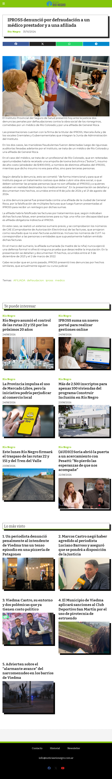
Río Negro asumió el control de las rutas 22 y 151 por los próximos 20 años (26, 324)
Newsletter (73, 748)
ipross (49, 280)
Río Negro (14, 31)
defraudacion (35, 280)
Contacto (37, 748)
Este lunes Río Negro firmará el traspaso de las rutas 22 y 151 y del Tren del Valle (27, 456)
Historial (55, 748)
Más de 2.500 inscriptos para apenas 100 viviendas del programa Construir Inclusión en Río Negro (82, 391)
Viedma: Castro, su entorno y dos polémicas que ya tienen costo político (27, 604)
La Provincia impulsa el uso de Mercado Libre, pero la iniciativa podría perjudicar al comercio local (26, 391)
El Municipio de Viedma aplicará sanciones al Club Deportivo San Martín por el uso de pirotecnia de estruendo (82, 609)
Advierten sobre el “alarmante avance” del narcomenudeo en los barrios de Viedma (28, 671)
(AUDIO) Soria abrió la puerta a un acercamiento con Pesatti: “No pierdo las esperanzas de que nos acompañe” (83, 461)
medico (60, 280)
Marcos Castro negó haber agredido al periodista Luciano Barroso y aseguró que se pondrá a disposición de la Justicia (82, 545)
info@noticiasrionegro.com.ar (56, 758)
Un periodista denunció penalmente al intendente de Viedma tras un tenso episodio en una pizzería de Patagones (26, 545)
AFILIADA (19, 280)
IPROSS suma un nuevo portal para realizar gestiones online (78, 324)
